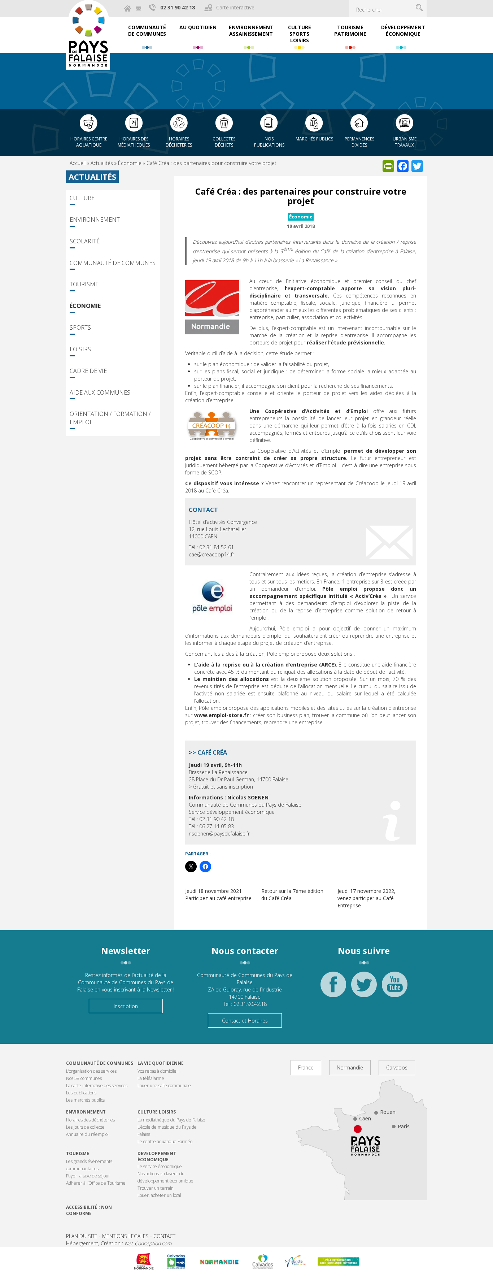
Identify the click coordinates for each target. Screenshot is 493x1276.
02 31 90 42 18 (177, 7)
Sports (80, 327)
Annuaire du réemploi (87, 1134)
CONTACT (164, 1236)
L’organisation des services (91, 1071)
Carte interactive (235, 7)
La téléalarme (151, 1078)
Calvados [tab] (396, 1067)
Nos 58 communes (84, 1078)
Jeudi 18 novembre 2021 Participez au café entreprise (218, 894)
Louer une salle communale (164, 1085)
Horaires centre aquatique (88, 142)
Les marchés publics (85, 1100)
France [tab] (306, 1067)
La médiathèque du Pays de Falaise (171, 1120)
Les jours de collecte (85, 1127)
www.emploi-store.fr (221, 715)
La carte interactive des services (96, 1085)
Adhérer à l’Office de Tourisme (96, 1183)
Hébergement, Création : (118, 1243)
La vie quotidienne (161, 1063)
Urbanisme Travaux (404, 142)
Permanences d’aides (359, 142)
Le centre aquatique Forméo (165, 1141)
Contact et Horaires (245, 1020)
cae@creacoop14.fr (211, 554)
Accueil (78, 163)
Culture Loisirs (157, 1112)
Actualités (102, 163)
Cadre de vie (88, 371)
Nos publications (269, 142)
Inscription (126, 1006)
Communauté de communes (99, 1063)
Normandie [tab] (350, 1067)
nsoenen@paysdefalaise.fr (220, 833)
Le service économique (160, 1166)
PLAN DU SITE (81, 1236)
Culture (82, 198)
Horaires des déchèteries (90, 1120)
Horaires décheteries (179, 142)
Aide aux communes (100, 392)
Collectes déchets (224, 142)
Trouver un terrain (156, 1188)
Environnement (95, 219)
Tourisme (84, 284)
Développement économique (157, 1156)
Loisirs (80, 349)
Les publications (81, 1093)
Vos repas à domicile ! (158, 1071)
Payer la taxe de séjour (88, 1176)
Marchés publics (314, 139)
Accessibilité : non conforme (89, 1210)
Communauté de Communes (113, 263)
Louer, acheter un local (159, 1195)
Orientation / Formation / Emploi (110, 418)
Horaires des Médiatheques (134, 142)
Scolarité (85, 241)
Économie (129, 163)
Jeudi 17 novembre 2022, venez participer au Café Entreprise (366, 898)
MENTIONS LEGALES (125, 1236)
